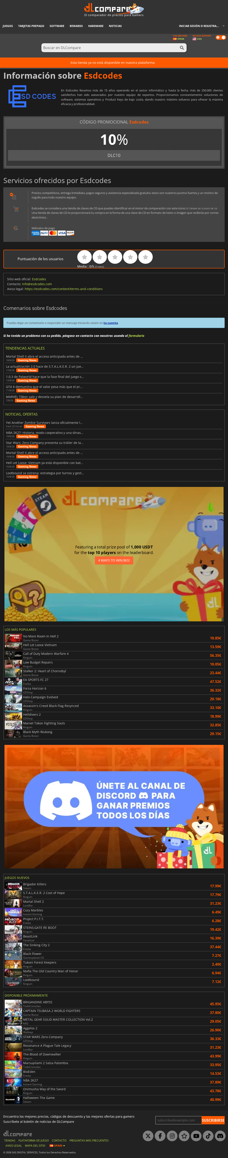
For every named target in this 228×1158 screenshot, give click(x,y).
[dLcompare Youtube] (195, 1136)
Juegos (8, 26)
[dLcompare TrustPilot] (183, 1136)
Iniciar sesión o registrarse (200, 26)
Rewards (76, 26)
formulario (136, 336)
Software (57, 26)
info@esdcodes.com (37, 284)
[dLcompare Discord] (219, 1136)
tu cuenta (111, 323)
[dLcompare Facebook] (159, 1136)
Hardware (96, 26)
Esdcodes (39, 279)
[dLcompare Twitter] (147, 1136)
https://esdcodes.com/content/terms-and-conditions (64, 289)
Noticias (115, 26)
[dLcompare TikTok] (207, 1136)
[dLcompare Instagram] (171, 1136)
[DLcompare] (18, 1133)
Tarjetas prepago (31, 26)
